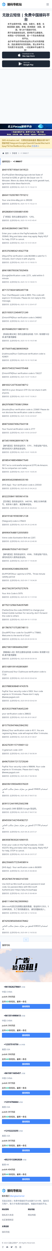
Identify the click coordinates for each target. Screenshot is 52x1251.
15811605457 (12, 1073)
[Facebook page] (3, 1247)
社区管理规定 (8, 1219)
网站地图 (32, 1215)
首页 (7, 153)
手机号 (14, 153)
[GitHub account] (16, 1247)
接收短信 (26, 1006)
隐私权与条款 (8, 1215)
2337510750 (11, 1044)
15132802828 (13, 1159)
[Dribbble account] (20, 1247)
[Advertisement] (26, 96)
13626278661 (12, 986)
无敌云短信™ (13, 1243)
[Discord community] (7, 1247)
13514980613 (12, 1015)
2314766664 (11, 1101)
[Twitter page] (12, 1247)
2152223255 (11, 1130)
